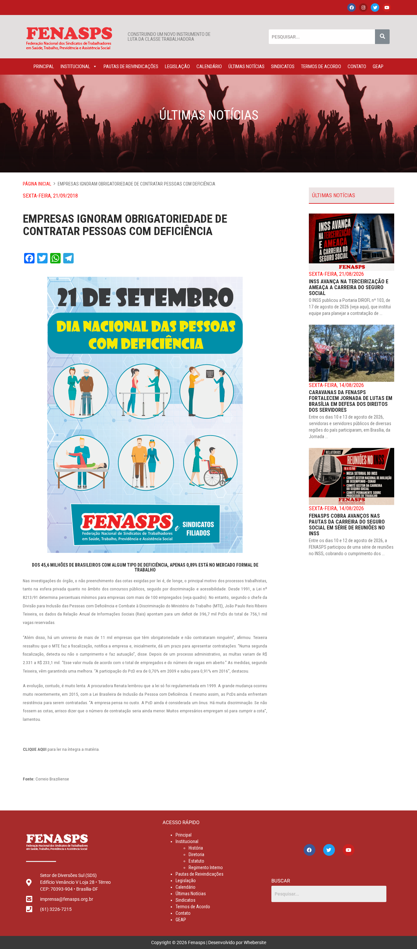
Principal (44, 66)
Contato (357, 66)
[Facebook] (351, 7)
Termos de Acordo (321, 66)
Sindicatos (283, 66)
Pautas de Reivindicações (131, 66)
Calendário (209, 66)
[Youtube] (386, 7)
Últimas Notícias (246, 66)
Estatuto (196, 861)
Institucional (75, 66)
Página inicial (37, 183)
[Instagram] (363, 7)
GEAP (378, 66)
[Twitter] (375, 7)
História (196, 848)
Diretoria (196, 854)
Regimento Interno (206, 867)
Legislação (177, 66)
